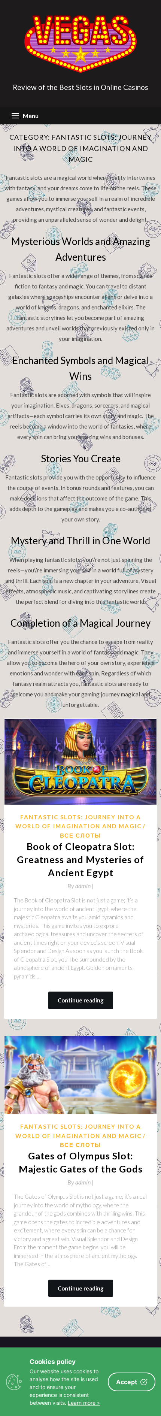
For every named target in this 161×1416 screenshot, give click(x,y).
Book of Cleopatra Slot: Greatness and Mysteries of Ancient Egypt (80, 859)
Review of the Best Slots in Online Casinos (80, 87)
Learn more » (84, 1403)
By (80, 885)
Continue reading (81, 1000)
